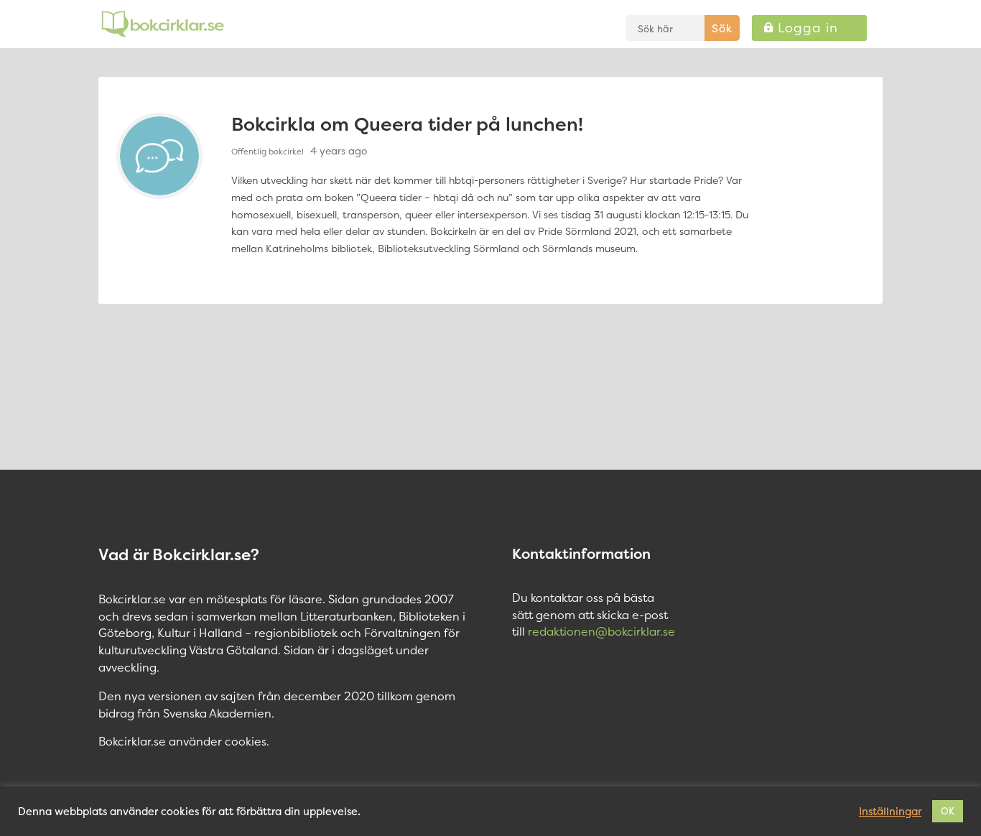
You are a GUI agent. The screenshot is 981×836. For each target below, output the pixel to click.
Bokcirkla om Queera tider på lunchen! (407, 123)
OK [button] (947, 810)
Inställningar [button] (890, 811)
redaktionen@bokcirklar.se (601, 631)
